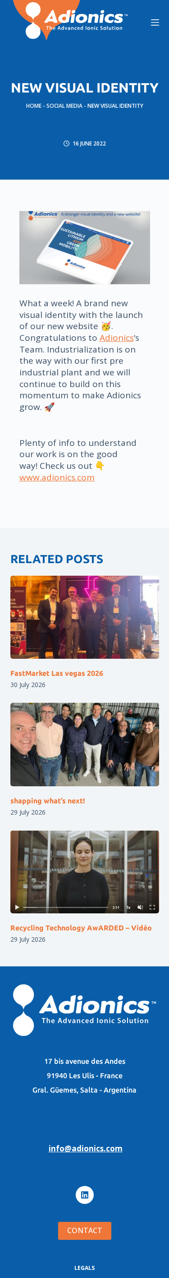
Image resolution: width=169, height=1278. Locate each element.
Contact (84, 1230)
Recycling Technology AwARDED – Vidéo (81, 928)
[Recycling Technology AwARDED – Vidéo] (84, 872)
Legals (84, 1268)
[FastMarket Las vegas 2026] (84, 617)
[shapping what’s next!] (84, 744)
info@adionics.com (86, 1148)
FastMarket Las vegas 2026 (56, 673)
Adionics (117, 338)
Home (33, 106)
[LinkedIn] (85, 1195)
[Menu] (155, 22)
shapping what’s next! (47, 801)
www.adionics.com (57, 477)
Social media (64, 106)
